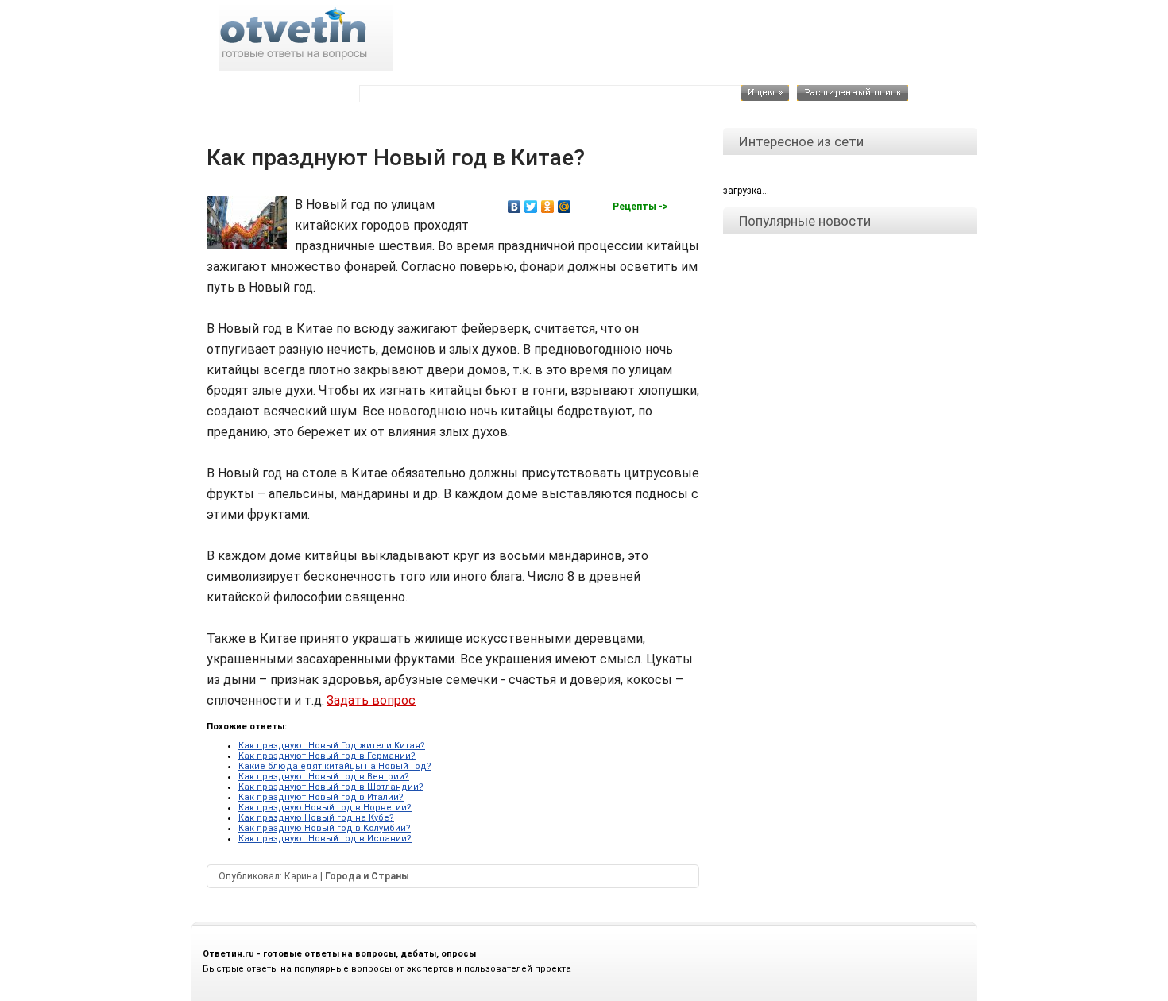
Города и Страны (367, 876)
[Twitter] (531, 206)
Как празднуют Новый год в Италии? (321, 797)
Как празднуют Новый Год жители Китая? (331, 745)
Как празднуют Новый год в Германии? (327, 756)
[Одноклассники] (548, 206)
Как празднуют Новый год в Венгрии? (323, 776)
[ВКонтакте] (514, 206)
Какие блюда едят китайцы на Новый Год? (334, 766)
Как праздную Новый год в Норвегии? (325, 807)
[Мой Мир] (564, 206)
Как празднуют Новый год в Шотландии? (330, 787)
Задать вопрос (371, 700)
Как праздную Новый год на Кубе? (316, 818)
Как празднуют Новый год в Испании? (325, 838)
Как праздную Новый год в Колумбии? (324, 828)
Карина (301, 876)
